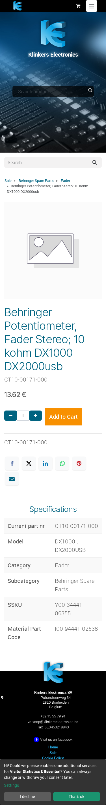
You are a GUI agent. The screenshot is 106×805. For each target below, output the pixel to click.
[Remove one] (10, 416)
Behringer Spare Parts (36, 180)
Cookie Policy (53, 758)
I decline (27, 796)
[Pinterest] (79, 463)
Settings (11, 785)
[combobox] (53, 91)
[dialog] (53, 782)
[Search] (95, 162)
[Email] (12, 478)
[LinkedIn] (45, 463)
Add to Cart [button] (63, 416)
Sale (8, 180)
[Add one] (35, 416)
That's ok (76, 796)
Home (53, 747)
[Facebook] (12, 463)
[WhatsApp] (62, 463)
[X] (29, 463)
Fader (65, 180)
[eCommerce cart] (78, 6)
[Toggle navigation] (91, 6)
